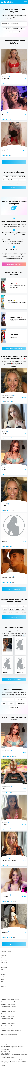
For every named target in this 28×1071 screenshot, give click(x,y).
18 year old (5, 176)
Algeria (23, 609)
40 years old (14, 180)
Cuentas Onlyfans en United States (9, 997)
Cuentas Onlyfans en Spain (7, 1021)
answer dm (3, 986)
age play (10, 183)
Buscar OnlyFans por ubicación (14, 348)
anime (2, 984)
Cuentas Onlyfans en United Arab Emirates (11, 1030)
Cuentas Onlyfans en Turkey (8, 1028)
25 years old (6, 180)
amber (2, 979)
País (4, 703)
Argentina (16, 612)
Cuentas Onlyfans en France (8, 1011)
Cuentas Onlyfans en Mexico (8, 1025)
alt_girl (24, 183)
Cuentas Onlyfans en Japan (7, 1016)
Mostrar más (14, 187)
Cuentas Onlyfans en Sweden (8, 1023)
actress (4, 183)
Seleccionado (14, 707)
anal (2, 981)
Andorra (4, 612)
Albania (17, 609)
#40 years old (7, 28)
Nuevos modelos (8, 699)
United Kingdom (22, 606)
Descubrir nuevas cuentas (14, 679)
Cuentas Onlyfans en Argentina (8, 1006)
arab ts (2, 988)
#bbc (9, 31)
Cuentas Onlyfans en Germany (8, 1013)
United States (13, 606)
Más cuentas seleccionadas (14, 162)
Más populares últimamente (14, 944)
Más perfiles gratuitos (14, 589)
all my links (17, 183)
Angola (10, 612)
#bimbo (22, 28)
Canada (11, 609)
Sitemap (3, 1065)
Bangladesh (4, 606)
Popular (11, 703)
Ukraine (5, 609)
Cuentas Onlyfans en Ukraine (8, 1004)
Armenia (24, 612)
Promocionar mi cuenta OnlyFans (14, 264)
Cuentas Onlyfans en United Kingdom (10, 999)
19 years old (13, 176)
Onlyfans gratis (20, 699)
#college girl (17, 31)
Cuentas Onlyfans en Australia (8, 1009)
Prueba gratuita (21, 703)
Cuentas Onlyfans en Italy (7, 1018)
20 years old (22, 176)
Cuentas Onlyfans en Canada (8, 1002)
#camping (15, 28)
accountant (22, 180)
